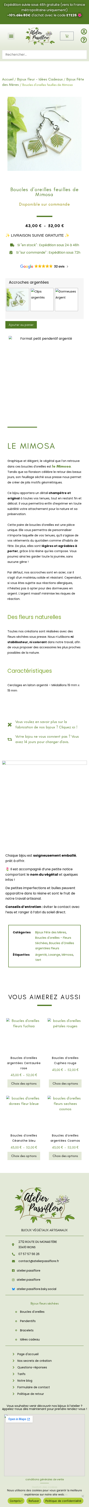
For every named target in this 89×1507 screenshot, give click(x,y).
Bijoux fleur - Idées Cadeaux (40, 79)
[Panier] (67, 36)
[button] (11, 36)
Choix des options (23, 1083)
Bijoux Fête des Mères (50, 932)
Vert (38, 960)
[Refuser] (82, 1495)
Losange (54, 955)
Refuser (34, 1500)
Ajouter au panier (21, 325)
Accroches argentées (29, 282)
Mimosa (67, 955)
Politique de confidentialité (63, 1500)
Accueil (7, 79)
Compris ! (16, 1500)
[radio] (17, 299)
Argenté (41, 955)
